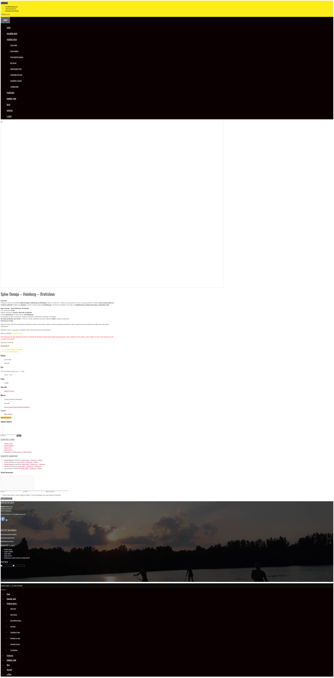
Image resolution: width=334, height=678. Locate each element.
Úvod (8, 27)
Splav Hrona (8, 450)
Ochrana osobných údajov (9, 534)
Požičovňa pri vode (16, 75)
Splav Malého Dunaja (16, 57)
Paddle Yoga (8, 443)
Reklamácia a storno (7, 541)
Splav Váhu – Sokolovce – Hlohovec (33, 464)
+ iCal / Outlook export (11, 351)
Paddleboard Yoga (16, 69)
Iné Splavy (13, 63)
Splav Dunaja (14, 51)
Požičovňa (10, 92)
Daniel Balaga (8, 460)
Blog (8, 104)
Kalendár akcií (12, 33)
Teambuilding (14, 87)
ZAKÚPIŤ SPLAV (17, 333)
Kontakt (10, 110)
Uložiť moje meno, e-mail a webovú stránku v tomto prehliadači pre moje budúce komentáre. (32, 495)
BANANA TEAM (11, 98)
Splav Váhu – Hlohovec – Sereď (32, 460)
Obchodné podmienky (12, 11)
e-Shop (9, 116)
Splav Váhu (13, 45)
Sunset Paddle (9, 446)
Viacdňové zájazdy (16, 81)
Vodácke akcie (12, 39)
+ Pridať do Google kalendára (13, 349)
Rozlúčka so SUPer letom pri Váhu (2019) (17, 452)
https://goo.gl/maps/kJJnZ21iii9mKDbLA (17, 407)
